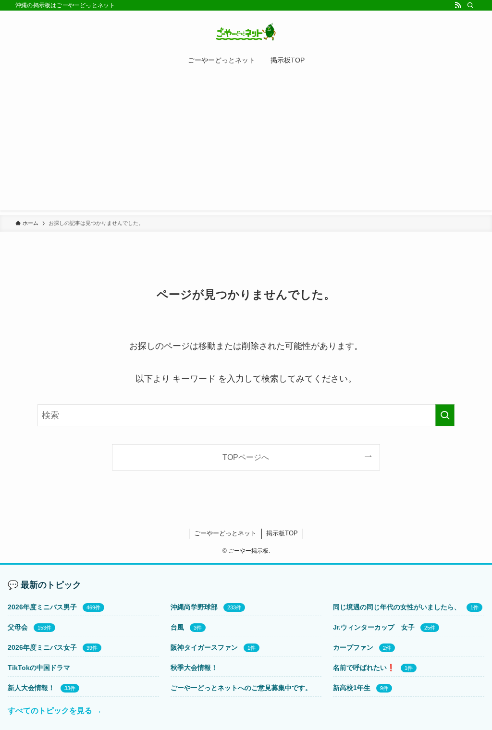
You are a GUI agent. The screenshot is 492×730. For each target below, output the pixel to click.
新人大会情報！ (31, 688)
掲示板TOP (282, 533)
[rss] (458, 5)
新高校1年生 (351, 688)
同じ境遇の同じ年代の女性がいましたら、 (397, 607)
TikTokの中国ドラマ (39, 667)
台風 (177, 627)
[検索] (470, 5)
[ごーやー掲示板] (246, 31)
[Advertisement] (246, 143)
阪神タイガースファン (204, 647)
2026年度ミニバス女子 (42, 647)
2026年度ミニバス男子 (42, 607)
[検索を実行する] (445, 415)
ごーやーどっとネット (225, 533)
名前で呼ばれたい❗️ (364, 667)
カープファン (353, 647)
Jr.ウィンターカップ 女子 (374, 627)
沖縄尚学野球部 (194, 607)
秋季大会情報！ (194, 667)
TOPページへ (245, 457)
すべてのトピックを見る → (55, 710)
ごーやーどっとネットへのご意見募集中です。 (241, 688)
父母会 (18, 627)
